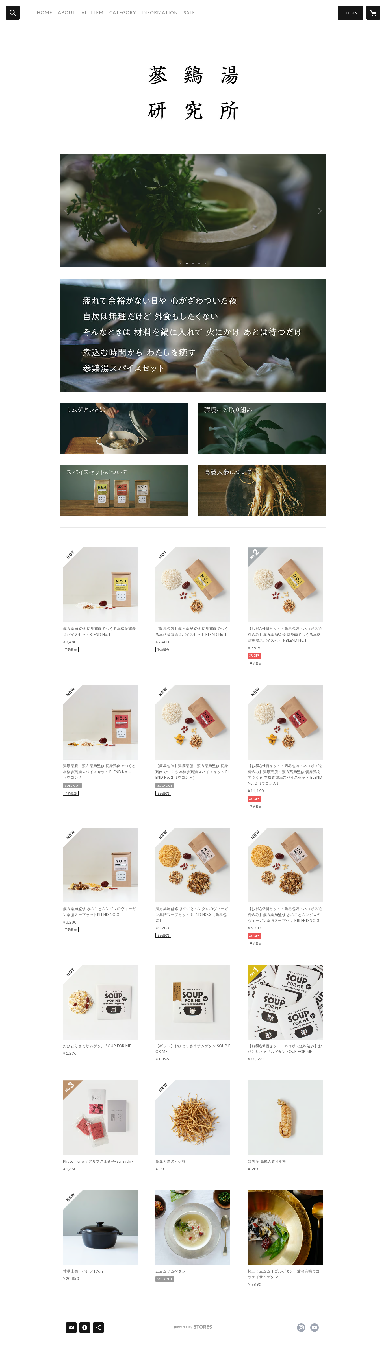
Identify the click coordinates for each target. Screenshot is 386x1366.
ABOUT (67, 12)
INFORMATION (160, 12)
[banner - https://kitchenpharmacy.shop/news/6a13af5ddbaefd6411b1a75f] (124, 428)
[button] (350, 13)
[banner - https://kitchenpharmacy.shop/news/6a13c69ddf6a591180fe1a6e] (262, 490)
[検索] (13, 13)
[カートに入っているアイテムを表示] (373, 13)
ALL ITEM (92, 12)
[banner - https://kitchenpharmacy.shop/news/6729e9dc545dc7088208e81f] (262, 428)
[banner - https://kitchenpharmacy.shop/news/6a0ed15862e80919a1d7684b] (124, 490)
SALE (189, 12)
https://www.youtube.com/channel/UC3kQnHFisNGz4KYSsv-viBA (314, 1327)
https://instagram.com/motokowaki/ (301, 1327)
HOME (44, 12)
